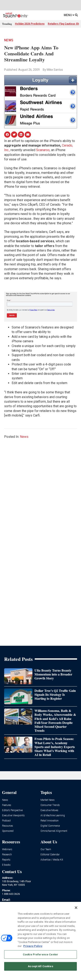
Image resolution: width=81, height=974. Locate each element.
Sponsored (8, 831)
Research (7, 854)
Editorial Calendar (50, 854)
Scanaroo (43, 150)
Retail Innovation (49, 820)
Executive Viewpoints (13, 815)
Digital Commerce (50, 826)
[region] (40, 938)
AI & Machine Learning (52, 815)
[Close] (76, 907)
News (8, 40)
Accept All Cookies (40, 966)
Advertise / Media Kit (51, 859)
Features (6, 805)
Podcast (6, 820)
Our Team (45, 849)
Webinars (7, 849)
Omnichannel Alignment (53, 831)
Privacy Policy (32, 946)
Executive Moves (49, 810)
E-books (6, 865)
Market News (47, 800)
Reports (6, 859)
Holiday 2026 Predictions (30, 23)
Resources (7, 826)
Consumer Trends (50, 805)
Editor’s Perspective (12, 810)
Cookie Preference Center (40, 954)
